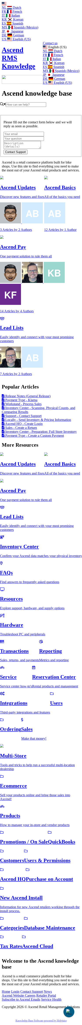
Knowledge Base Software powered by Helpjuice (41, 1020)
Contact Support (31, 991)
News (48, 991)
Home (6, 991)
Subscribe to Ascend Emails (21, 999)
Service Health (51, 999)
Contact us (50, 43)
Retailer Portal (46, 995)
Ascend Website (13, 995)
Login (15, 991)
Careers (30, 995)
